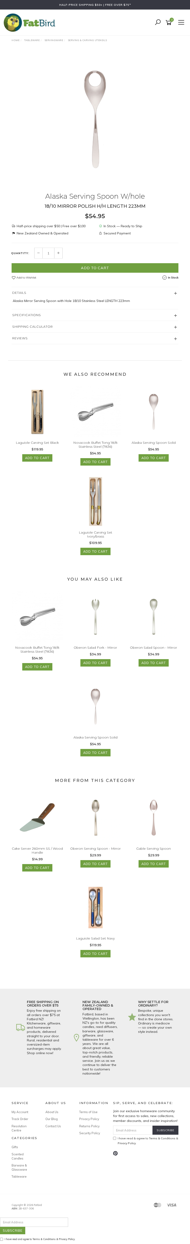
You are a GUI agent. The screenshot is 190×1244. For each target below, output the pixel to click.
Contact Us (53, 1126)
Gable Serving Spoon (153, 848)
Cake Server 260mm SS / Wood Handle (37, 850)
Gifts (15, 1147)
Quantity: (20, 253)
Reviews (20, 338)
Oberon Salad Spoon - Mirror (153, 647)
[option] (95, 119)
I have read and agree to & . (40, 1239)
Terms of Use (88, 1112)
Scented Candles (18, 1156)
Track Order (20, 1119)
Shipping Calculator (32, 326)
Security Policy (89, 1133)
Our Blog (51, 1119)
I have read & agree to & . (148, 1141)
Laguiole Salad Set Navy (95, 938)
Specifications (26, 315)
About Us (51, 1112)
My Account (20, 1112)
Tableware (19, 1176)
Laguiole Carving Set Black (37, 443)
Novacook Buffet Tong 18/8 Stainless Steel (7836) (95, 445)
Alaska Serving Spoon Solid (154, 443)
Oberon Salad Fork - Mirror (95, 647)
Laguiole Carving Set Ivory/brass (95, 534)
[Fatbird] (30, 22)
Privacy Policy (89, 1119)
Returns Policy (89, 1126)
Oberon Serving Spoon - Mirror (95, 848)
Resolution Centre (19, 1128)
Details (19, 293)
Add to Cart (95, 268)
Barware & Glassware (19, 1167)
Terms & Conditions (162, 1138)
